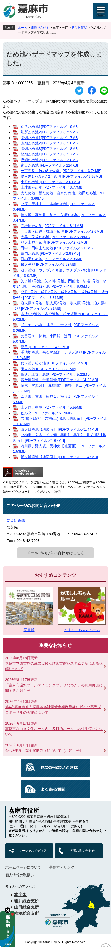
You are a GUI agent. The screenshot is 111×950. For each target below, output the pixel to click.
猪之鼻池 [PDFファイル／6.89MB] (48, 264)
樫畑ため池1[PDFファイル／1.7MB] (50, 154)
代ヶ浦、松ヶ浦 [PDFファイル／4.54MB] (54, 363)
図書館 (29, 630)
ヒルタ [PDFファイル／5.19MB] (47, 413)
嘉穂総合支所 (26, 913)
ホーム (22, 28)
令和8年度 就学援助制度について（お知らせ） (44, 750)
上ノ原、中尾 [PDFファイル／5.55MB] (52, 407)
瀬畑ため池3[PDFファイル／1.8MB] (50, 149)
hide (8, 910)
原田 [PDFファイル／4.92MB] (45, 347)
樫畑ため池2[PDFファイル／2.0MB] (50, 160)
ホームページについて (23, 867)
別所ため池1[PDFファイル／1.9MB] (50, 127)
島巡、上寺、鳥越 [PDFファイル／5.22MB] (56, 374)
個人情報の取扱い (19, 875)
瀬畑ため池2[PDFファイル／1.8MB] (50, 143)
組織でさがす (40, 28)
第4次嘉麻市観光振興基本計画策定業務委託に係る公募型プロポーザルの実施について (53, 709)
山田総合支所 (26, 907)
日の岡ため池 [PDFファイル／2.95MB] (52, 259)
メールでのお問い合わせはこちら (56, 552)
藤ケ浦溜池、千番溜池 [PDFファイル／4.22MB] (59, 380)
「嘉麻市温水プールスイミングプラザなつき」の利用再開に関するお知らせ (54, 688)
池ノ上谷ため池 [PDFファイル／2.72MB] (54, 242)
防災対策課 (79, 28)
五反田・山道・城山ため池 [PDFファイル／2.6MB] (62, 231)
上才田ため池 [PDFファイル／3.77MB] (52, 187)
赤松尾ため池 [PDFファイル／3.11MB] (52, 226)
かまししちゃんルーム (82, 630)
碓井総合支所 (26, 901)
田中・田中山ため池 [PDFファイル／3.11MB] (57, 248)
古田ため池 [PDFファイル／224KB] (49, 165)
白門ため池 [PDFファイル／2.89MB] (50, 253)
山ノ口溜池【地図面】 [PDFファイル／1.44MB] (59, 429)
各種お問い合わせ (82, 850)
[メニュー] (100, 11)
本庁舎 (20, 894)
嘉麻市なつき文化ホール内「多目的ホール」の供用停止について (54, 731)
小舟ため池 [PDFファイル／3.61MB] (50, 182)
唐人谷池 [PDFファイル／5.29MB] (48, 369)
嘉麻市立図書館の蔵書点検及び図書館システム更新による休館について (54, 666)
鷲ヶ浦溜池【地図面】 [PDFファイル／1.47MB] (59, 457)
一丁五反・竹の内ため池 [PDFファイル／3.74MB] (61, 171)
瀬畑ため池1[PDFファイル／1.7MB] (50, 138)
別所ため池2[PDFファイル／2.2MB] (50, 132)
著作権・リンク (61, 867)
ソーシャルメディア (33, 850)
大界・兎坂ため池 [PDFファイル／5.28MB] (56, 237)
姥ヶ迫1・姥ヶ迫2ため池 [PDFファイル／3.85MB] (61, 176)
